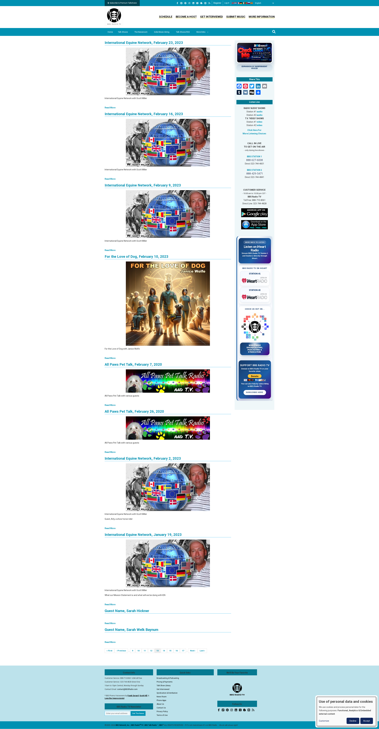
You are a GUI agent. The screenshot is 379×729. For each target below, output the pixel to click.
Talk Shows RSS (183, 32)
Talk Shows (123, 32)
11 (146, 651)
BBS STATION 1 (254, 156)
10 (139, 651)
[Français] (238, 3)
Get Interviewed (211, 16)
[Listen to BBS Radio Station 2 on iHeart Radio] (255, 296)
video (259, 122)
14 (165, 651)
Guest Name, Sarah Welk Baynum (131, 630)
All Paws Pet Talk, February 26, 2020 (134, 411)
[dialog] (346, 711)
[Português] (246, 3)
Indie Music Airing (161, 32)
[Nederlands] (235, 3)
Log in (226, 3)
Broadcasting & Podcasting (168, 678)
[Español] (251, 3)
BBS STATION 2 (254, 170)
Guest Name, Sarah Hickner (127, 611)
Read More (110, 107)
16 (178, 651)
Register (217, 3)
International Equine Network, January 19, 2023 (143, 535)
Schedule (165, 16)
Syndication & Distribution (167, 693)
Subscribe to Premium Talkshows (123, 3)
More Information (262, 16)
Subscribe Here (255, 392)
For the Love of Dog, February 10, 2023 (136, 257)
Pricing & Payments (164, 682)
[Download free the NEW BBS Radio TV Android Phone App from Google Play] (254, 212)
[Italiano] (243, 3)
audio (259, 111)
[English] (233, 3)
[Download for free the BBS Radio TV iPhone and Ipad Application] (254, 224)
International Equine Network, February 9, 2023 (143, 185)
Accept (366, 721)
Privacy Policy (162, 711)
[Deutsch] (241, 3)
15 (171, 651)
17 (184, 651)
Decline (353, 721)
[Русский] (249, 3)
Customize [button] (324, 721)
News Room (162, 697)
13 (158, 651)
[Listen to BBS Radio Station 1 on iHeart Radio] (255, 280)
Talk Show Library (164, 686)
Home (110, 32)
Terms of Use (162, 715)
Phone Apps (161, 700)
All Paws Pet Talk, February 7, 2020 (133, 364)
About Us (160, 704)
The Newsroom (140, 32)
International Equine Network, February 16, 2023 (144, 114)
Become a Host (186, 16)
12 (152, 651)
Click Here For (254, 130)
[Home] (114, 17)
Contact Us (161, 708)
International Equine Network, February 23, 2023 (144, 43)
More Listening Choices (254, 133)
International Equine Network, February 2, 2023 (143, 458)
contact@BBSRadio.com (127, 689)
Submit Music (235, 16)
